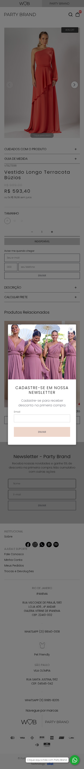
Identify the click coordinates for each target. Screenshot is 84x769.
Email (17, 411)
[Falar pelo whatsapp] (75, 760)
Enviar (42, 431)
